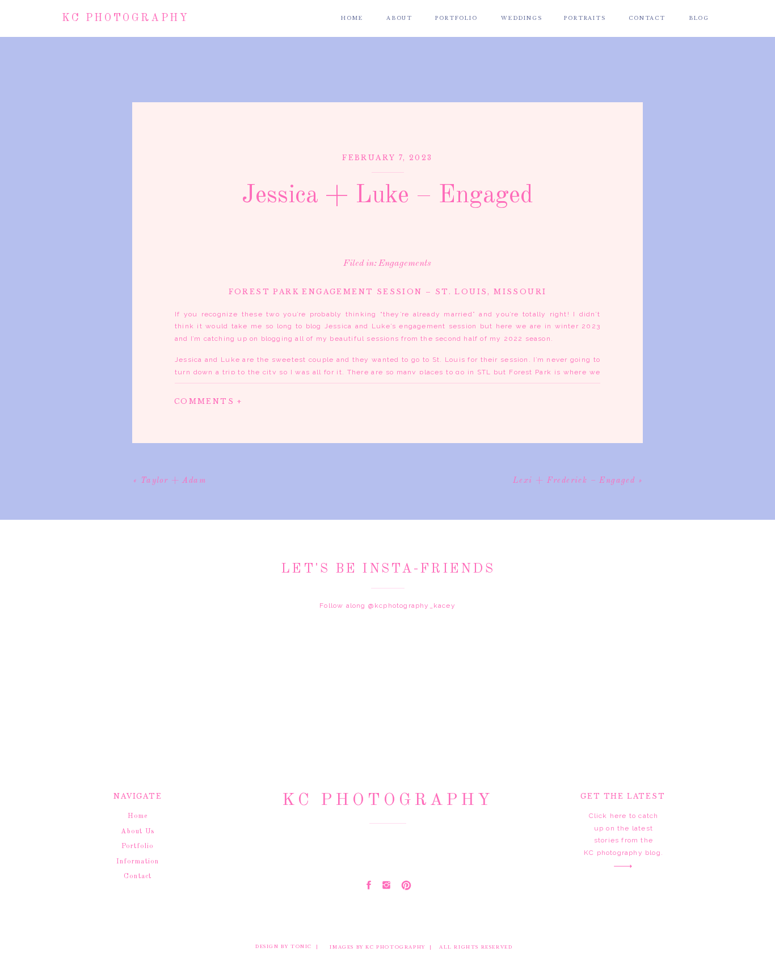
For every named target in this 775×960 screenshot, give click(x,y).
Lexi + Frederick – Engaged (574, 481)
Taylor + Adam (173, 481)
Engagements (404, 263)
